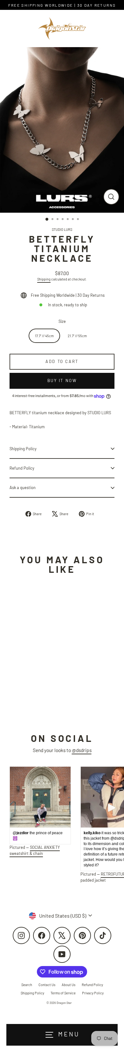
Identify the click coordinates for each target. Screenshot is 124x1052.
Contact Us (46, 985)
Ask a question (23, 487)
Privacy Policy (93, 993)
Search (26, 985)
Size (62, 321)
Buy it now (62, 380)
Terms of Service (63, 993)
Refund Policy (22, 468)
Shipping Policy (23, 448)
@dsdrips (82, 750)
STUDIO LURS (62, 229)
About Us (68, 985)
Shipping (44, 279)
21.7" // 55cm (77, 336)
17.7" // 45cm (44, 336)
